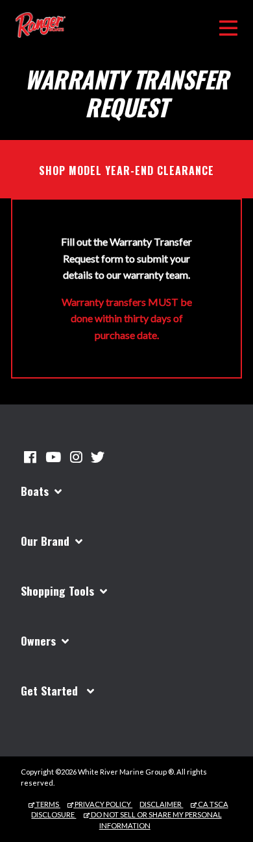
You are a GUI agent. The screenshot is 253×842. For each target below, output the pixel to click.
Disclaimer (161, 804)
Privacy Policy (102, 804)
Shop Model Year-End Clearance (126, 170)
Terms (47, 804)
